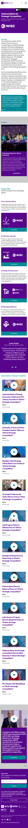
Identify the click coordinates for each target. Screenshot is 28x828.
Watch (4, 404)
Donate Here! (14, 800)
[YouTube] (7, 819)
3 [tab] (15, 367)
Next (24, 138)
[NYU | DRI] (7, 3)
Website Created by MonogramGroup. (10, 822)
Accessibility (18, 815)
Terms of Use (11, 815)
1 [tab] (12, 367)
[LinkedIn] (2, 109)
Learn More (14, 229)
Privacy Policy (4, 815)
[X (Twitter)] (4, 109)
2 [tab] (14, 367)
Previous (3, 138)
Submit (14, 786)
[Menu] (26, 3)
